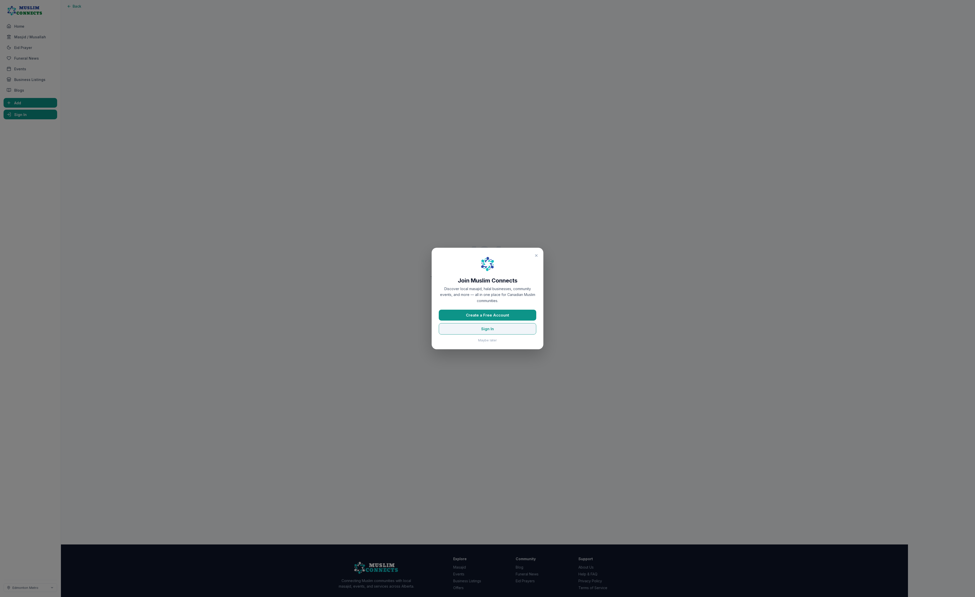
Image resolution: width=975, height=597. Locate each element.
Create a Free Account (487, 315)
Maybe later (487, 340)
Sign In (487, 328)
